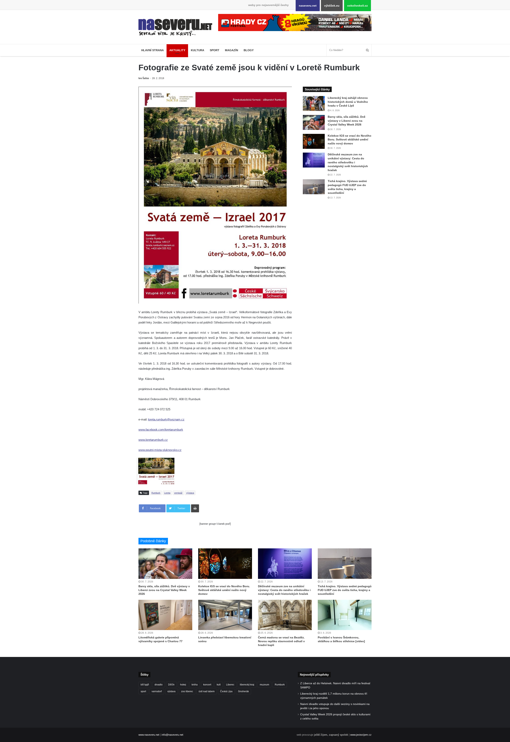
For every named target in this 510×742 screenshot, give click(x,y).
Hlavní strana (152, 50)
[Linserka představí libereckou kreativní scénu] (225, 615)
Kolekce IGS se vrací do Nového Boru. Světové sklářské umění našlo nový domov (349, 139)
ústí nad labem (207, 691)
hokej (183, 684)
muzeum (264, 684)
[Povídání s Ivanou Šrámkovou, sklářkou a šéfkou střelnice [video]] (345, 615)
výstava (190, 493)
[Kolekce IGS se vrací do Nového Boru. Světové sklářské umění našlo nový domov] (314, 141)
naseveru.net (308, 5)
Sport (214, 50)
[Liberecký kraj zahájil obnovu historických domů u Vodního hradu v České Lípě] (314, 103)
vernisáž (178, 493)
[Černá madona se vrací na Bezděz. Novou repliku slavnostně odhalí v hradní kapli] (285, 615)
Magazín (231, 50)
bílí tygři (145, 684)
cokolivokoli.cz (357, 5)
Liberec (230, 684)
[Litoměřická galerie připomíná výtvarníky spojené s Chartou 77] (165, 615)
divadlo (159, 684)
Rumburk (155, 493)
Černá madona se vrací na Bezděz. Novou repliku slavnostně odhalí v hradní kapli (281, 641)
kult (219, 684)
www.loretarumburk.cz (153, 439)
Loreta (167, 493)
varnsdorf (157, 691)
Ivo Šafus (143, 78)
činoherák (243, 691)
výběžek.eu (331, 5)
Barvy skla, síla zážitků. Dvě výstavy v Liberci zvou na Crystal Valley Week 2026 (346, 120)
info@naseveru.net (172, 734)
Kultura (197, 50)
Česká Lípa (226, 691)
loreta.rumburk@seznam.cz (166, 419)
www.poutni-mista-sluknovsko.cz (159, 450)
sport (143, 691)
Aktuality (177, 50)
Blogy (249, 50)
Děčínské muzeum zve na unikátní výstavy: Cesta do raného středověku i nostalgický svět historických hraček (348, 162)
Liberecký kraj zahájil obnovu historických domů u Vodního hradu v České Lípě (348, 101)
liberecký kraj (247, 684)
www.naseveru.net (148, 734)
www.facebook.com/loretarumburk (160, 429)
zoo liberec (187, 691)
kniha (195, 684)
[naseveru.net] (175, 27)
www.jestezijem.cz (361, 734)
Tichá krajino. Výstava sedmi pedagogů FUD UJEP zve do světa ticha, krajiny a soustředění (345, 590)
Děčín (171, 684)
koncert (207, 684)
